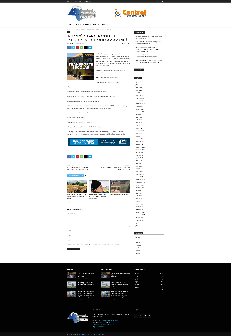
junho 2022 (139, 196)
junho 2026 (139, 87)
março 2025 (139, 128)
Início (68, 29)
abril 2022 (138, 201)
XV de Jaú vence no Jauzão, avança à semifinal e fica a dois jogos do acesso (76, 196)
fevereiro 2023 (140, 174)
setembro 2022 (140, 188)
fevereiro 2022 (140, 207)
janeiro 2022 (139, 209)
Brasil (137, 240)
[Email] (86, 47)
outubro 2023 (139, 152)
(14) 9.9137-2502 (99, 327)
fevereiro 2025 (140, 131)
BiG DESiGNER (82, 334)
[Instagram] (158, 1)
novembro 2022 (140, 182)
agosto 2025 (139, 114)
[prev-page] (68, 202)
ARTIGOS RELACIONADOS (75, 176)
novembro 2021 (140, 215)
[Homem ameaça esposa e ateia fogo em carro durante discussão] (71, 275)
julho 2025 (139, 117)
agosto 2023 (139, 158)
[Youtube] (163, 1)
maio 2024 (139, 133)
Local (73, 29)
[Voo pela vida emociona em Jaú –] (120, 186)
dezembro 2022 (140, 179)
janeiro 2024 (139, 144)
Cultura (138, 242)
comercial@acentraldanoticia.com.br (103, 324)
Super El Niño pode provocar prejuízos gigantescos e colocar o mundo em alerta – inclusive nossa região (148, 49)
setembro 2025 (140, 112)
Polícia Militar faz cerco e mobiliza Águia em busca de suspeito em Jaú (148, 42)
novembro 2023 (140, 150)
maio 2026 (139, 90)
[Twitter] (160, 1)
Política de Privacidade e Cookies (95, 334)
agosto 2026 (139, 82)
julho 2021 (139, 226)
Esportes (138, 245)
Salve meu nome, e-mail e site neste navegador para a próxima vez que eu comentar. (94, 245)
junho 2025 (139, 120)
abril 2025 (138, 125)
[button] (161, 24)
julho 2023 (139, 160)
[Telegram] (90, 47)
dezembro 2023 (140, 147)
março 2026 (139, 95)
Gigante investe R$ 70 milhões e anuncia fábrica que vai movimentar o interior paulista (149, 55)
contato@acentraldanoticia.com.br (108, 320)
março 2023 (139, 171)
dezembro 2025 (140, 103)
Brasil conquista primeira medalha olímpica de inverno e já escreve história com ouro (98, 196)
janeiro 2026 (139, 101)
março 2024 (139, 139)
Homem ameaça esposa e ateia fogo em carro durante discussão (149, 37)
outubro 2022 (139, 185)
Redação (71, 43)
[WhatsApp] (81, 47)
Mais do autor (89, 176)
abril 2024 (138, 136)
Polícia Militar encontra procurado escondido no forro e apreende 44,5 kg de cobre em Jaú (149, 61)
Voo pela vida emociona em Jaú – (119, 194)
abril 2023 (138, 169)
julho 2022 (139, 193)
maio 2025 (139, 122)
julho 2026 (139, 85)
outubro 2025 (139, 109)
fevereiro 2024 (140, 141)
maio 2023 (139, 166)
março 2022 (139, 204)
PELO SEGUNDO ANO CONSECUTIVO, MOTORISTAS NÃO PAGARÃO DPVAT (78, 168)
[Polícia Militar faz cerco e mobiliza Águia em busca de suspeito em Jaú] (71, 284)
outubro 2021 (139, 217)
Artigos (138, 237)
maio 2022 (139, 198)
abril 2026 (138, 93)
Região (138, 253)
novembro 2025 (140, 106)
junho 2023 (139, 163)
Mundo (138, 250)
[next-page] (71, 202)
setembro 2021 (140, 220)
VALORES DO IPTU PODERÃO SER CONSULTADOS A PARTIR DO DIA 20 (115, 168)
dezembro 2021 (140, 212)
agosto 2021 (139, 223)
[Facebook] (155, 1)
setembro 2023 (140, 155)
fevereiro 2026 (140, 98)
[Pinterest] (77, 47)
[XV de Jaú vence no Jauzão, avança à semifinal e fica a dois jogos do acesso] (77, 186)
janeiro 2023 (139, 177)
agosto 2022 (139, 190)
